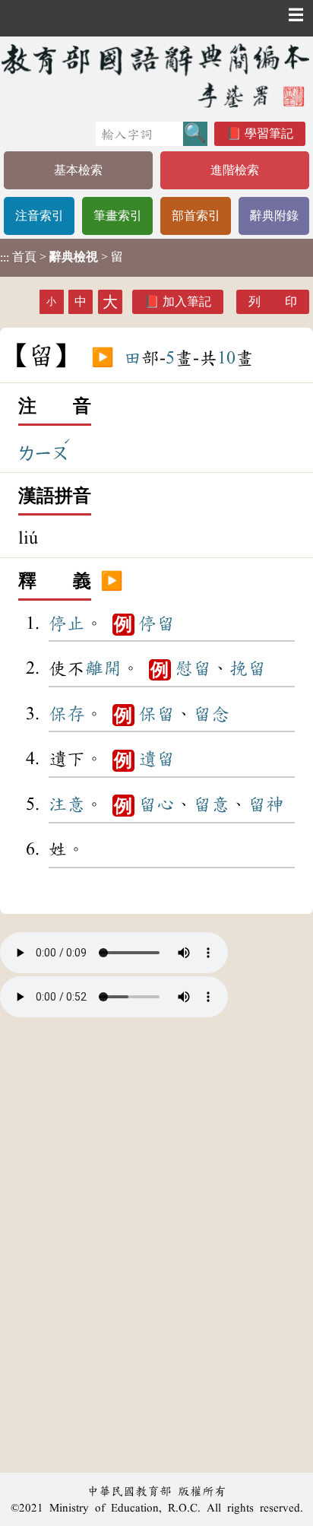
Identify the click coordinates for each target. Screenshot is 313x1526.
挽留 (247, 668)
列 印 (272, 301)
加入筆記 (187, 301)
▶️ (102, 358)
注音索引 (39, 215)
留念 (211, 714)
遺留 (156, 759)
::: (4, 257)
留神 (266, 804)
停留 (156, 623)
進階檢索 (234, 169)
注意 (67, 804)
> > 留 (61, 257)
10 (226, 358)
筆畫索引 (117, 215)
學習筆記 (269, 133)
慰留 (193, 668)
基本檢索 (78, 169)
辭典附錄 (274, 215)
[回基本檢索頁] (156, 75)
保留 (156, 714)
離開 (103, 668)
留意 (211, 804)
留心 (156, 804)
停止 (67, 623)
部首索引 (196, 215)
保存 (67, 714)
